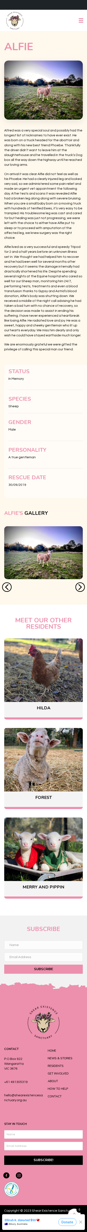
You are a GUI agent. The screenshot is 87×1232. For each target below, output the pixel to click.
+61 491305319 (16, 1082)
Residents (56, 1066)
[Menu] (81, 20)
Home (52, 1051)
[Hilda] (43, 677)
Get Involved (58, 1074)
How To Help (58, 1089)
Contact (55, 1096)
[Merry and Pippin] (43, 857)
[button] (7, 587)
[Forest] (43, 767)
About (53, 1081)
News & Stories (60, 1058)
